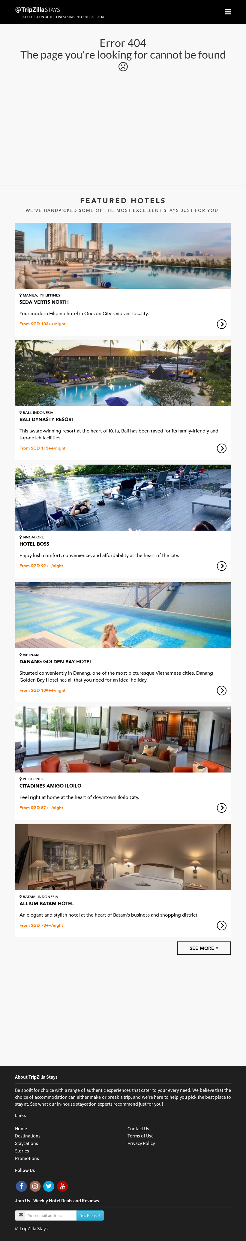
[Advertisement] (123, 128)
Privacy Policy (141, 1143)
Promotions (27, 1158)
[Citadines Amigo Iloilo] (123, 739)
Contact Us (138, 1128)
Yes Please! (90, 1215)
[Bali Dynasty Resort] (123, 373)
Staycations (26, 1143)
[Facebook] (22, 1186)
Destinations (27, 1136)
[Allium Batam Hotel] (123, 857)
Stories (22, 1151)
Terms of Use (141, 1136)
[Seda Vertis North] (123, 256)
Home (21, 1128)
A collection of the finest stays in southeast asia (63, 17)
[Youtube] (62, 1186)
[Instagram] (36, 1186)
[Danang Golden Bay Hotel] (123, 615)
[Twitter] (49, 1186)
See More (203, 948)
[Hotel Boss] (123, 498)
